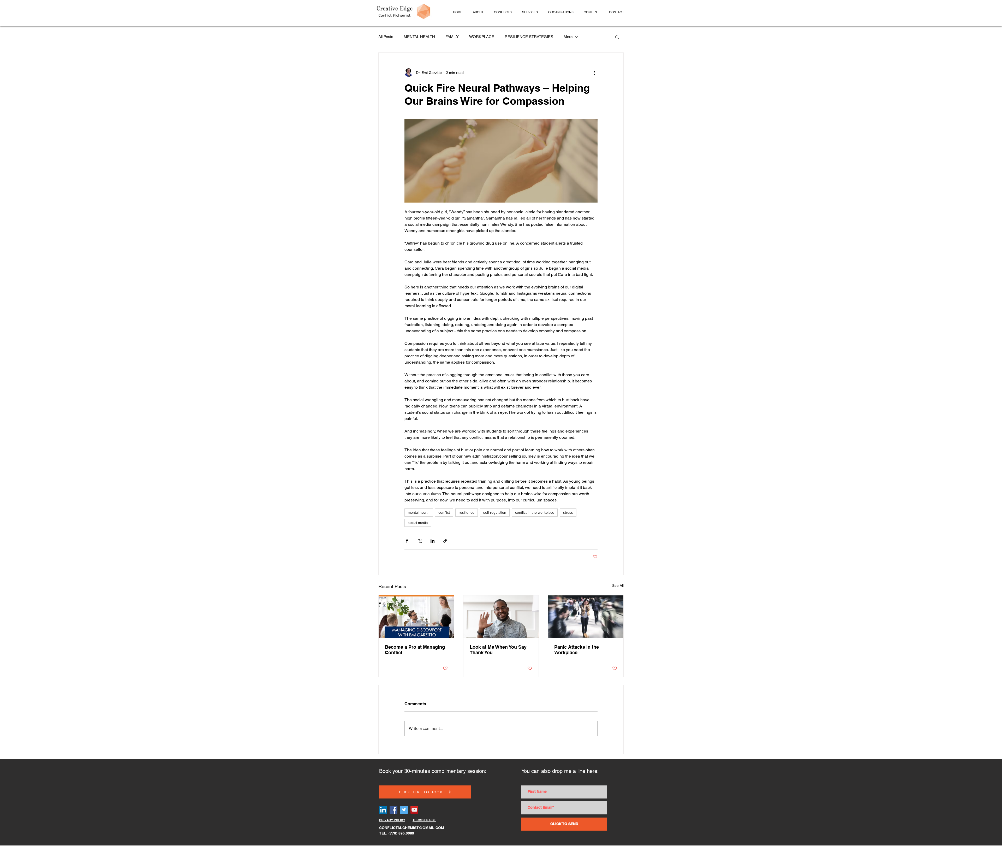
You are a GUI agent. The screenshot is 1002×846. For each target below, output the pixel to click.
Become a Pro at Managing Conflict (415, 649)
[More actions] (594, 72)
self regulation (494, 512)
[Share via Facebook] (406, 540)
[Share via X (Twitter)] (419, 540)
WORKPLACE (481, 36)
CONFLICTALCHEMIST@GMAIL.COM (411, 828)
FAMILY (452, 36)
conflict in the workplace (534, 512)
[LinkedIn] (383, 810)
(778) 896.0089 (401, 833)
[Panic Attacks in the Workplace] (585, 616)
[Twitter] (404, 810)
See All (618, 585)
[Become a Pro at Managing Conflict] (416, 616)
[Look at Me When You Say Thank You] (501, 616)
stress (568, 512)
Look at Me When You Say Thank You (498, 649)
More (568, 36)
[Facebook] (393, 810)
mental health (419, 512)
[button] (478, 12)
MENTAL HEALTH (419, 36)
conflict (444, 512)
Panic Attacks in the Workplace (576, 649)
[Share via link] (445, 540)
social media (418, 522)
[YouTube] (414, 810)
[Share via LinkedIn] (432, 540)
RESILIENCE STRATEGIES (529, 36)
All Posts (385, 36)
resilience (466, 512)
